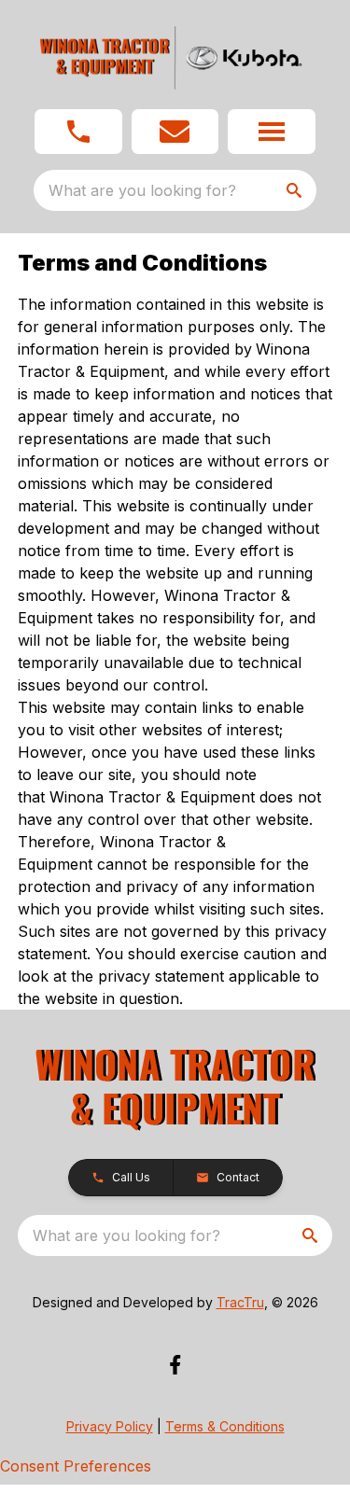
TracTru (240, 1302)
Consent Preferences (75, 1466)
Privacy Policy (109, 1426)
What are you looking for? (142, 190)
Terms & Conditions (225, 1426)
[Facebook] (175, 1365)
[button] (78, 131)
